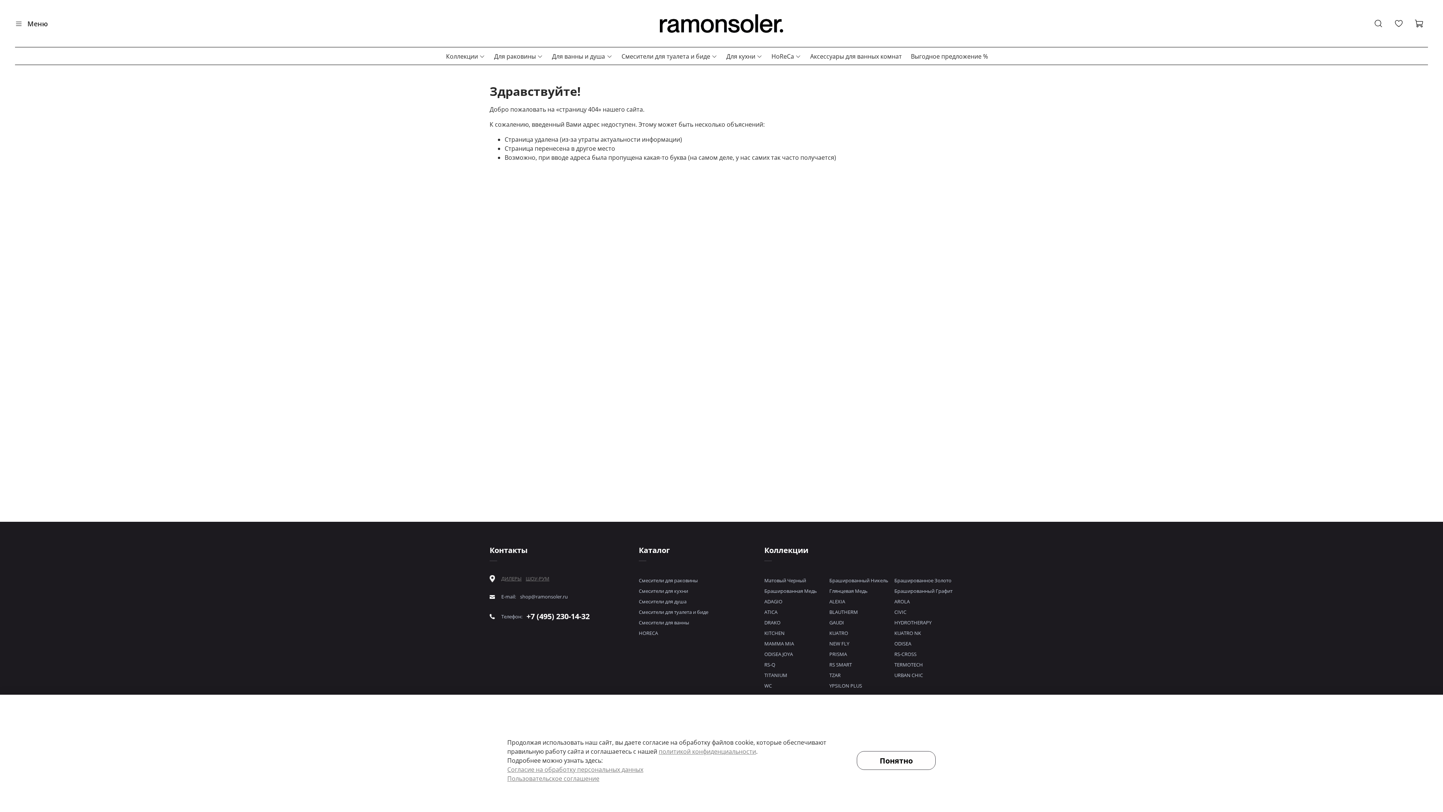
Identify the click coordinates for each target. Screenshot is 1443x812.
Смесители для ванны (664, 622)
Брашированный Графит (923, 591)
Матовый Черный (785, 580)
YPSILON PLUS (845, 685)
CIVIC (900, 612)
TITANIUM (775, 675)
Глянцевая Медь (848, 591)
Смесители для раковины (668, 580)
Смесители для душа (663, 601)
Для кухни (740, 56)
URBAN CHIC (908, 675)
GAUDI (836, 622)
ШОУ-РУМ (537, 578)
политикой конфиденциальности (707, 751)
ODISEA (902, 643)
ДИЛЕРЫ (511, 578)
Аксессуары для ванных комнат (856, 56)
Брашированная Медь (790, 591)
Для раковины (515, 56)
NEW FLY (839, 643)
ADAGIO (773, 601)
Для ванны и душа (578, 56)
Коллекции (462, 56)
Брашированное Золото (922, 580)
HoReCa (782, 56)
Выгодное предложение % (949, 56)
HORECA (648, 633)
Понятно (896, 761)
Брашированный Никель (858, 580)
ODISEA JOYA (778, 654)
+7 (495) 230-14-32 (558, 616)
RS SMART (840, 664)
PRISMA (838, 654)
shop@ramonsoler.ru (544, 596)
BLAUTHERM (843, 612)
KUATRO (838, 633)
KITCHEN (774, 633)
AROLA (902, 601)
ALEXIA (837, 601)
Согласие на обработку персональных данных (575, 769)
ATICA (770, 612)
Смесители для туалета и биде (666, 56)
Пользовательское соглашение (553, 778)
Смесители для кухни (663, 591)
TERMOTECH (908, 664)
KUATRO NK (907, 633)
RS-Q (769, 664)
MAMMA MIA (779, 643)
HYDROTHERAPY (913, 622)
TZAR (835, 675)
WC (768, 685)
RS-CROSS (905, 654)
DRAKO (772, 622)
